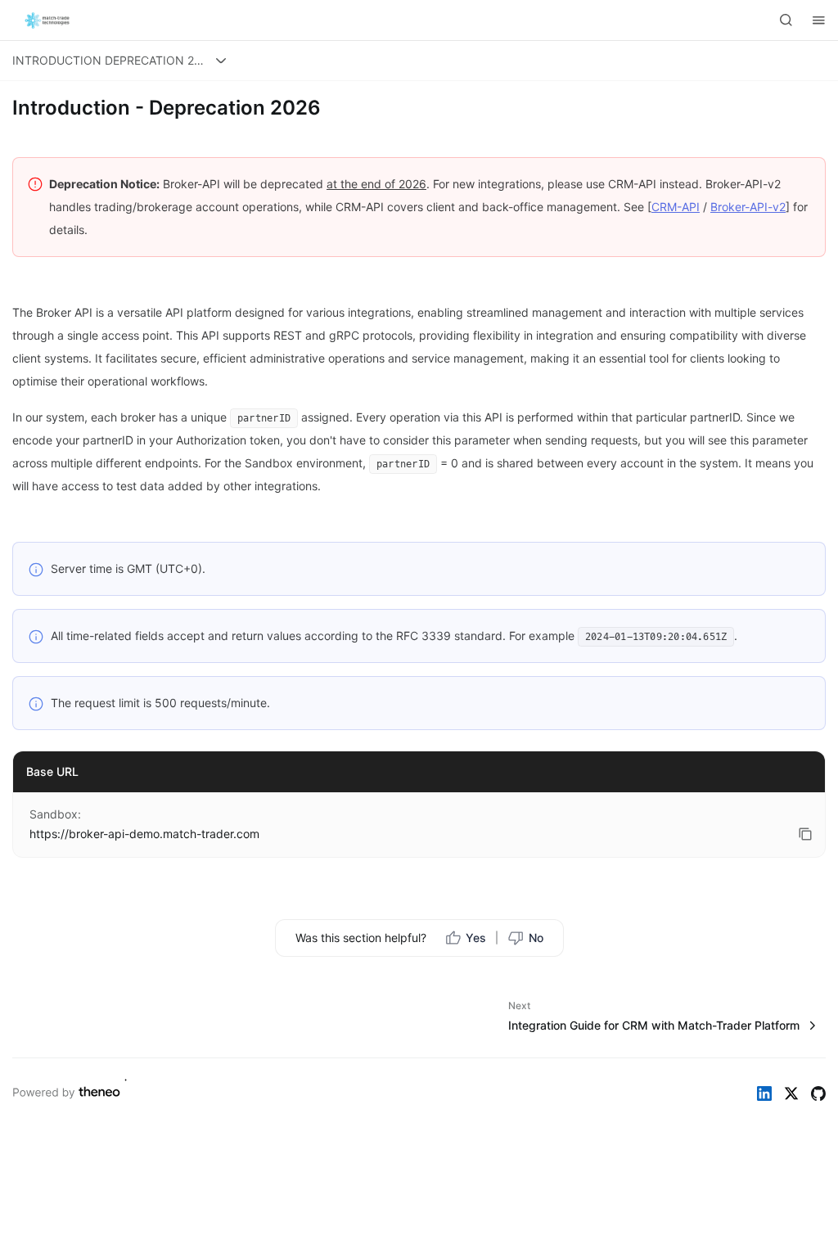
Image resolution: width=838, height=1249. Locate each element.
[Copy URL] (805, 834)
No (536, 938)
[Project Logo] (49, 20)
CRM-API (675, 207)
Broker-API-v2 (748, 207)
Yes (476, 938)
